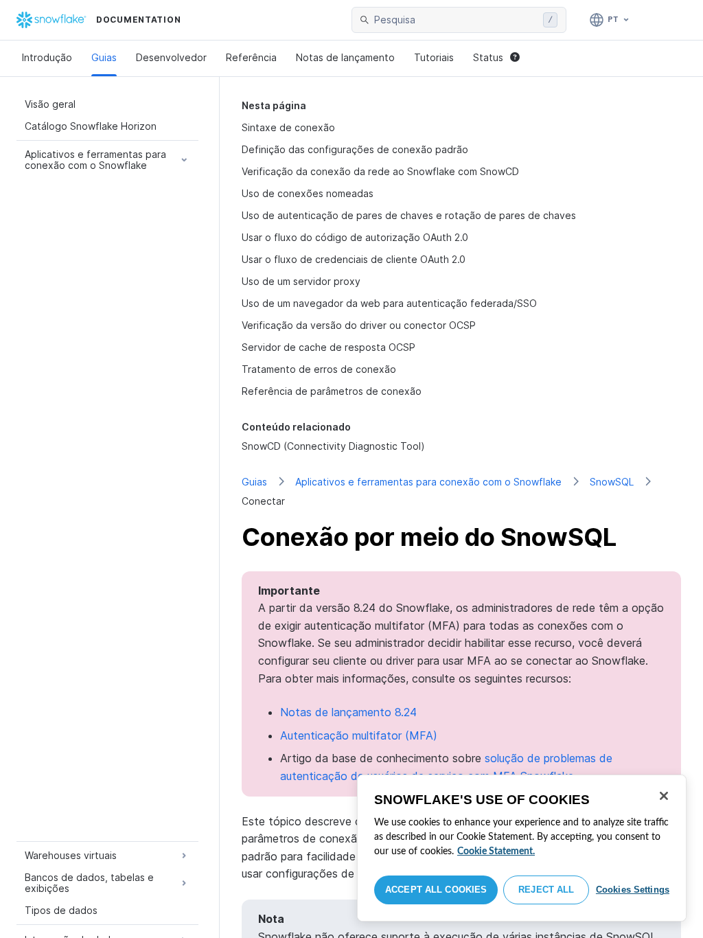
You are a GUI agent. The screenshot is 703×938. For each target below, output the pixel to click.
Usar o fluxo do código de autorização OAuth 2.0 (355, 237)
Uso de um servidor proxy (301, 281)
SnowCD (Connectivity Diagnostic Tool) (333, 446)
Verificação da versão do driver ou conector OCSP (359, 325)
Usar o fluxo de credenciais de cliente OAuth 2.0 (353, 259)
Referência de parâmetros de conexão (332, 391)
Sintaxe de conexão (288, 127)
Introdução (47, 57)
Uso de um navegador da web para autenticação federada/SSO (389, 303)
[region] (522, 848)
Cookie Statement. (496, 851)
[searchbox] (456, 20)
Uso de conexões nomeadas (307, 193)
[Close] (664, 796)
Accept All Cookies (436, 889)
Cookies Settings (632, 889)
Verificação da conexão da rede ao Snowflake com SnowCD (380, 171)
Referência (251, 57)
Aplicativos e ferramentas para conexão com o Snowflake (428, 482)
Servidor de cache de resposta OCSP (328, 347)
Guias (104, 57)
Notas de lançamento (345, 57)
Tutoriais (434, 57)
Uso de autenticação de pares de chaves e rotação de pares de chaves (409, 215)
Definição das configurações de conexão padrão (355, 149)
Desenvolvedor (171, 57)
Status (488, 57)
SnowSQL (612, 482)
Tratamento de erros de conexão (319, 369)
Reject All (546, 889)
